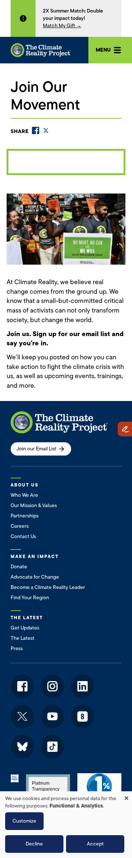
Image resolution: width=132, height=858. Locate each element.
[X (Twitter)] (46, 130)
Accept (95, 844)
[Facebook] (35, 130)
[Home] (41, 50)
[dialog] (66, 824)
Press (17, 648)
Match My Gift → (62, 25)
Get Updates (25, 628)
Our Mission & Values (34, 505)
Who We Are (24, 495)
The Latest (22, 638)
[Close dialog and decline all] (126, 796)
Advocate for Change (35, 577)
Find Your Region (30, 597)
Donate (19, 566)
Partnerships (24, 516)
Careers (20, 526)
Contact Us (23, 536)
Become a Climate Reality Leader (48, 587)
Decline (34, 844)
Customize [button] (24, 821)
